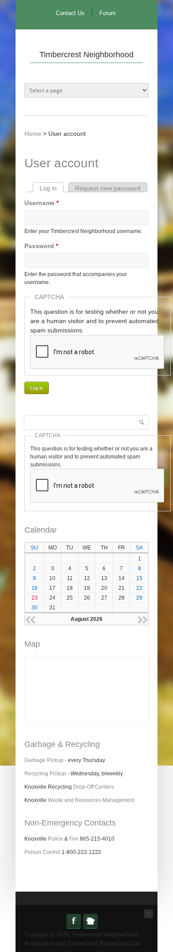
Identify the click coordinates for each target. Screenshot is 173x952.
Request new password (108, 188)
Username (41, 202)
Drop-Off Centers (93, 787)
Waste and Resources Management (91, 800)
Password (41, 245)
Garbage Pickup (43, 760)
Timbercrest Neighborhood (86, 54)
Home (32, 133)
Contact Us (70, 13)
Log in (51, 188)
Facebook (74, 921)
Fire (74, 839)
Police (55, 839)
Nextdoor (90, 921)
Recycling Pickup (45, 773)
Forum (107, 13)
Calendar (40, 529)
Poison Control (42, 852)
